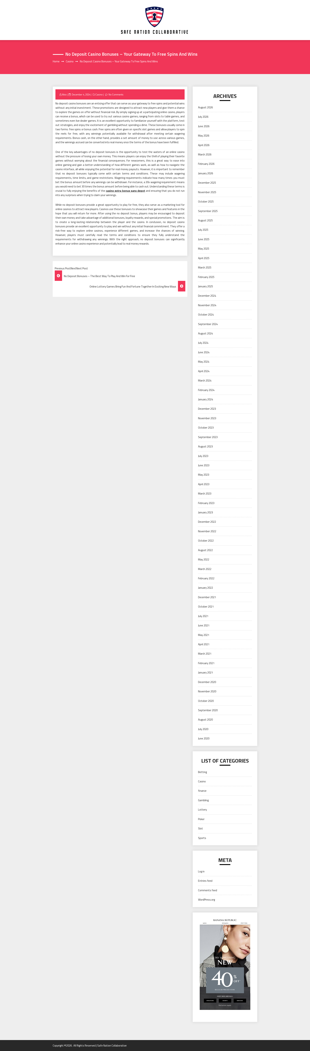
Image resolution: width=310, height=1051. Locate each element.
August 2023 (205, 446)
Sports (202, 838)
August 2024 (205, 333)
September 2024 (208, 324)
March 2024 (204, 380)
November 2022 (207, 531)
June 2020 (203, 738)
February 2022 (206, 578)
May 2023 (203, 475)
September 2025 (208, 211)
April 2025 (203, 258)
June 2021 (203, 625)
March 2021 (204, 654)
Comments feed (207, 890)
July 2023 (203, 456)
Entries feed (205, 881)
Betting (202, 772)
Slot (200, 828)
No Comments (116, 94)
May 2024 (203, 362)
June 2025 (203, 239)
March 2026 (204, 154)
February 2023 (206, 503)
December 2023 (207, 409)
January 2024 (205, 399)
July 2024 (203, 343)
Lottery (202, 810)
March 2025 (204, 267)
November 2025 (207, 192)
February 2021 (206, 663)
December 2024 (207, 296)
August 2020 (205, 719)
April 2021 (203, 644)
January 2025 (205, 286)
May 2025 (203, 249)
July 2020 (203, 729)
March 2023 (204, 493)
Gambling (203, 800)
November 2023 (207, 418)
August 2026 (205, 107)
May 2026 (203, 136)
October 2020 (206, 701)
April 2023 (203, 484)
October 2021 (206, 606)
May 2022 (203, 559)
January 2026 (205, 173)
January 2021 (205, 672)
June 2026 (203, 126)
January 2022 (205, 588)
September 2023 (208, 437)
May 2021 (203, 635)
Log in (201, 871)
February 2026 (206, 164)
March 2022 (204, 569)
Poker (201, 819)
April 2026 (203, 145)
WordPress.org (206, 900)
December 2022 (207, 522)
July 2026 (203, 117)
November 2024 (207, 305)
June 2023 (203, 465)
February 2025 (206, 277)
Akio (64, 94)
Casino (99, 94)
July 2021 (203, 616)
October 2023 (206, 428)
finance (202, 791)
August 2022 (205, 550)
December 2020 (207, 682)
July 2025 (203, 230)
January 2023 (205, 512)
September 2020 (208, 710)
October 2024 (206, 314)
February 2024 (206, 390)
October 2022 (206, 541)
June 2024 (203, 352)
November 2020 (207, 691)
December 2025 (207, 183)
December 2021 (207, 597)
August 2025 (205, 220)
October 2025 (206, 201)
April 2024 (203, 371)
